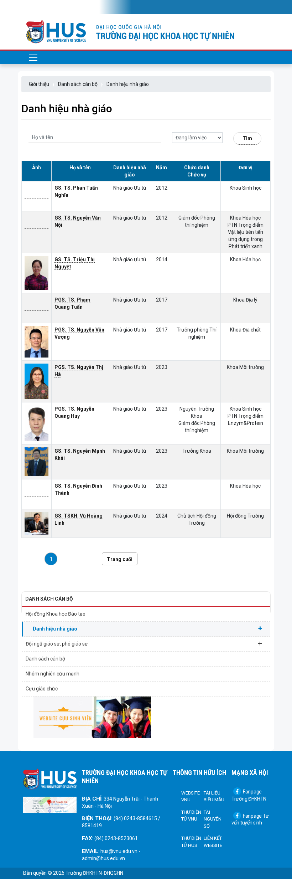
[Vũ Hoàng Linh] (36, 523)
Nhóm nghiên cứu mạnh (52, 674)
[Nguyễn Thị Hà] (36, 381)
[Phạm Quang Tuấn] (36, 308)
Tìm (247, 138)
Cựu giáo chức (42, 689)
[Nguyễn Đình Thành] (36, 494)
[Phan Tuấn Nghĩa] (36, 196)
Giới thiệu (39, 84)
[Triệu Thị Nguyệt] (36, 273)
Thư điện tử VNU (191, 815)
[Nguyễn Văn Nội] (36, 226)
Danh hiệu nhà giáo (127, 84)
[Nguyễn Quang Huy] (36, 423)
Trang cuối (119, 559)
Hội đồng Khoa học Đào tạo (55, 614)
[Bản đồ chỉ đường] (50, 804)
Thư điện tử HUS (191, 842)
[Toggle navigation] (33, 7)
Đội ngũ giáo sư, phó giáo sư (144, 643)
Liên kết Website (213, 842)
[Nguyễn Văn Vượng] (36, 341)
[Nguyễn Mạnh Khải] (36, 461)
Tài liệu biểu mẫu (214, 796)
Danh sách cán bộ (78, 84)
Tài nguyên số (212, 819)
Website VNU (190, 796)
